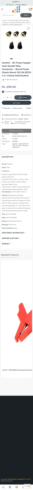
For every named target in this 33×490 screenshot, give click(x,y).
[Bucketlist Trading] (16, 9)
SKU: (3, 136)
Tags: (4, 144)
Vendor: (4, 139)
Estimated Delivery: (11, 119)
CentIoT (15, 141)
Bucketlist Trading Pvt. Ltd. (19, 479)
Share (29, 108)
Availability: (6, 133)
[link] (3, 487)
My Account (10, 4)
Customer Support (20, 4)
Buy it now (16, 103)
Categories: (6, 141)
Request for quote (16, 131)
